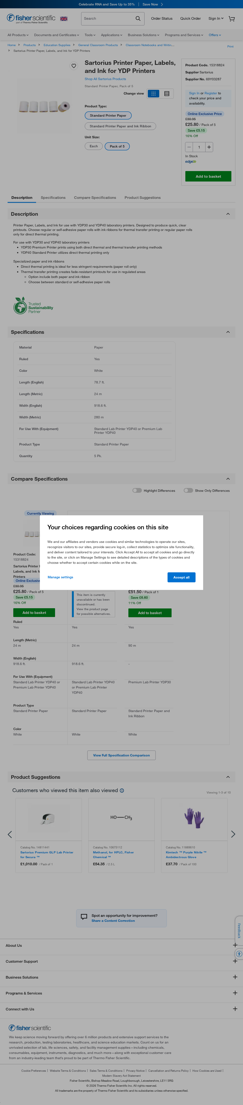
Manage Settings (60, 577)
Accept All (181, 577)
